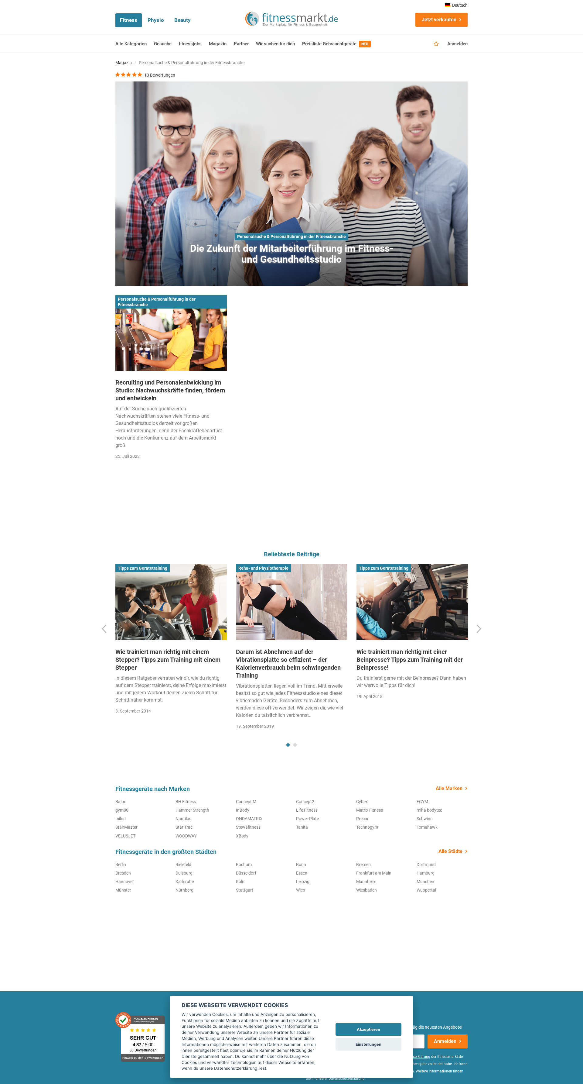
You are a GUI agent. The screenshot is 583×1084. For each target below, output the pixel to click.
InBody (242, 810)
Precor (362, 818)
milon (120, 818)
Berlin (120, 864)
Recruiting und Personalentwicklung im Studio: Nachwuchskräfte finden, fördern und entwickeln (170, 390)
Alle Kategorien (131, 44)
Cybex (362, 801)
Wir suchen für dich (275, 44)
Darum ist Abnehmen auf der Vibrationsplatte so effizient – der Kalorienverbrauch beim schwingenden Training (288, 663)
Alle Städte (450, 851)
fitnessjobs (190, 44)
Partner (241, 44)
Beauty (182, 20)
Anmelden (457, 44)
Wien (300, 890)
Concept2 (305, 801)
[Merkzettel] (436, 44)
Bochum (244, 864)
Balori (120, 801)
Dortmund (426, 864)
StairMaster (126, 827)
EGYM (422, 801)
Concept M (246, 801)
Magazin (218, 44)
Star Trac (184, 827)
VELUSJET (125, 836)
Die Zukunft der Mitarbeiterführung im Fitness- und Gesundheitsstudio (291, 254)
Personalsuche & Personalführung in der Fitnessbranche (291, 236)
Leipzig (302, 881)
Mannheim (366, 881)
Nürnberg (184, 890)
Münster (123, 890)
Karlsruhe (185, 881)
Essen (301, 873)
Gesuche (163, 44)
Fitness (128, 20)
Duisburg (184, 873)
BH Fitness (186, 801)
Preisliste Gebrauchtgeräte (335, 44)
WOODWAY (186, 836)
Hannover (124, 881)
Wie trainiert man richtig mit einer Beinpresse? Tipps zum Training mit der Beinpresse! (409, 659)
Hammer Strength (192, 810)
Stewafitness (248, 827)
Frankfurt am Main (373, 873)
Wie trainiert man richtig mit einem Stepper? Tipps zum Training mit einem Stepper (167, 659)
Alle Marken (449, 788)
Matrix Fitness (369, 810)
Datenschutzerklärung (347, 1078)
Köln (240, 881)
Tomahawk (427, 827)
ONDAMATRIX (249, 818)
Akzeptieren (368, 1029)
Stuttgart (244, 890)
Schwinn (425, 818)
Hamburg (426, 873)
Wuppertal (426, 890)
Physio (156, 20)
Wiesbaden (366, 890)
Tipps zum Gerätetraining (142, 568)
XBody (242, 836)
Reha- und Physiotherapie (263, 568)
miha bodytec (429, 810)
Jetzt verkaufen (439, 19)
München (425, 881)
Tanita (302, 827)
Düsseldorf (246, 873)
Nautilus (183, 818)
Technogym (367, 827)
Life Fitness (307, 810)
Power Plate (307, 818)
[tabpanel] (171, 641)
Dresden (123, 873)
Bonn (301, 864)
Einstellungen (368, 1044)
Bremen (363, 864)
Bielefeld (183, 864)
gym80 (121, 810)
